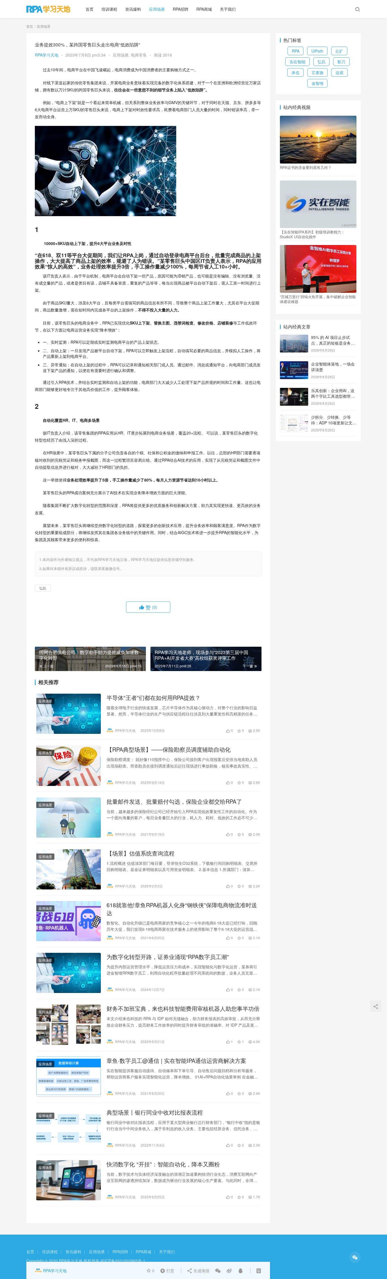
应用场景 (157, 9)
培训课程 (109, 9)
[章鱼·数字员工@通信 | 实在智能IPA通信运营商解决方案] (68, 1077)
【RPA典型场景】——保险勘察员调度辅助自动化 (169, 749)
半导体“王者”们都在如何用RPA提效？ (154, 698)
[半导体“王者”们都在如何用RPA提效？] (68, 714)
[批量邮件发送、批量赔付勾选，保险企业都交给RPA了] (68, 818)
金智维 (318, 83)
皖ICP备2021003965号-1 (123, 1260)
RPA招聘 (180, 9)
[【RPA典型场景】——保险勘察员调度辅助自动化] (68, 765)
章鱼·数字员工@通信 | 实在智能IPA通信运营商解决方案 (176, 1061)
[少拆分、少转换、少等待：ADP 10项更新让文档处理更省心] (294, 417)
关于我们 (228, 9)
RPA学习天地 (46, 55)
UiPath (317, 51)
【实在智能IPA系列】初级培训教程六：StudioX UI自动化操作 (312, 234)
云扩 (339, 51)
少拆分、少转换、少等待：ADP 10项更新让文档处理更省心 (333, 422)
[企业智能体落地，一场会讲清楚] (294, 364)
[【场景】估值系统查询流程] (68, 869)
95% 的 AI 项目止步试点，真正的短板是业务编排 (333, 342)
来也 (295, 72)
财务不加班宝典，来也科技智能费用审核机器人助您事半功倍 (183, 1009)
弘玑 (42, 588)
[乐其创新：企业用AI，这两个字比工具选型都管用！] (294, 391)
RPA (295, 51)
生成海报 (200, 1270)
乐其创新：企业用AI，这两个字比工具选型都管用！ (332, 396)
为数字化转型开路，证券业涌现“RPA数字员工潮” (168, 957)
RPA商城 (204, 9)
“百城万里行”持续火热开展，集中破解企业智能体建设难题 (318, 299)
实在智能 (297, 62)
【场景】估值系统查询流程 (141, 853)
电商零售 (139, 55)
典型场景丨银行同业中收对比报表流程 (155, 1112)
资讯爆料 (133, 9)
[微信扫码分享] (218, 1270)
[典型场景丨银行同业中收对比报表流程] (68, 1128)
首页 (89, 9)
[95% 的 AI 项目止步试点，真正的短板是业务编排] (294, 338)
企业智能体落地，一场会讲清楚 (333, 366)
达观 (339, 72)
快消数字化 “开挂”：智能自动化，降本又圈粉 (163, 1164)
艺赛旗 (318, 72)
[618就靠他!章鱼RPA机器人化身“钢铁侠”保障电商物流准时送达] (68, 921)
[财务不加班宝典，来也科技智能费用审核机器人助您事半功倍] (68, 1025)
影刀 (341, 62)
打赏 (166, 1270)
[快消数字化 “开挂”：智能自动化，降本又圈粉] (68, 1180)
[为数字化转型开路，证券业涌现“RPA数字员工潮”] (68, 973)
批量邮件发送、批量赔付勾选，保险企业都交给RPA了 (174, 801)
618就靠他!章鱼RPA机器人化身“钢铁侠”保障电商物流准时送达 (182, 909)
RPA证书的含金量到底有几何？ (305, 167)
